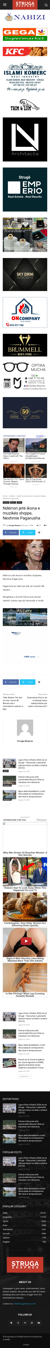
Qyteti (6, 771)
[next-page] (9, 805)
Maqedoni (7, 785)
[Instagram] (32, 1323)
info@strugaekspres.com (24, 1303)
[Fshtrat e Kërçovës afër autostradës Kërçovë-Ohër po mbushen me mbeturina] (9, 780)
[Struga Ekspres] (4, 525)
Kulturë (12, 496)
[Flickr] (25, 1323)
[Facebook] (18, 1323)
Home (5, 496)
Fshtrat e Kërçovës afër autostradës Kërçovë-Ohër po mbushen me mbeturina (31, 779)
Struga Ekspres (15, 525)
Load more (24, 1076)
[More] (39, 532)
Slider (19, 502)
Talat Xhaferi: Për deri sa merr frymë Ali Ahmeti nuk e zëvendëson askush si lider (13, 703)
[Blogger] (11, 1323)
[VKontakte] (38, 1323)
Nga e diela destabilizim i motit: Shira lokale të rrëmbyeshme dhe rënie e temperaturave (31, 794)
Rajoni (13, 502)
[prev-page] (4, 805)
